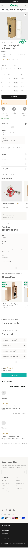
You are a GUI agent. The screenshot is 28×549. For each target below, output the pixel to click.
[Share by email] (14, 174)
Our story (3, 480)
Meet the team (5, 483)
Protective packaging (21, 9)
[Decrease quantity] (3, 68)
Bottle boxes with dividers (6, 10)
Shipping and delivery (21, 488)
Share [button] (19, 413)
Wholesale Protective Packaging (10, 9)
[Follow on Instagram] (2, 510)
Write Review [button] (14, 375)
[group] (14, 368)
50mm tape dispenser (8, 203)
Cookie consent (5, 541)
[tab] (14, 387)
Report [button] (16, 413)
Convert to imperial (20, 127)
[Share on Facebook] (6, 174)
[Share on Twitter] (9, 174)
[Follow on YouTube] (10, 510)
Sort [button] (2, 381)
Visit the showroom (20, 483)
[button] (14, 60)
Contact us (18, 480)
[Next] (26, 1)
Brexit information (5, 535)
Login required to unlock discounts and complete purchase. (12, 102)
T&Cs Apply (23, 467)
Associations (4, 488)
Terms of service (5, 525)
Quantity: (3, 65)
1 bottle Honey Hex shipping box (11, 304)
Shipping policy (5, 530)
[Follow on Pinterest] (6, 510)
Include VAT (24, 54)
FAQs (17, 485)
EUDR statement (5, 538)
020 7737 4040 (15, 1)
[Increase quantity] (10, 68)
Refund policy (4, 533)
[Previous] (1, 1)
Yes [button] (13, 413)
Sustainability (4, 485)
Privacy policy (4, 528)
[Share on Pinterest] (11, 174)
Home (2, 9)
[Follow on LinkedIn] (14, 510)
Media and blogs (5, 491)
